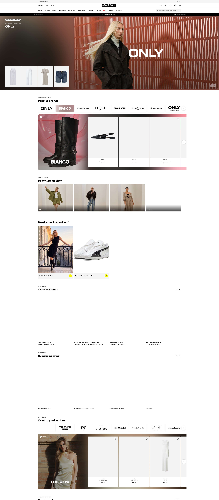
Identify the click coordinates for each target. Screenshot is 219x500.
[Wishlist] (175, 5)
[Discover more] (60, 142)
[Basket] (180, 5)
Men (47, 5)
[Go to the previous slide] (211, 85)
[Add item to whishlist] (115, 119)
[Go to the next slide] (214, 85)
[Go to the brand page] (109, 53)
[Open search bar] (157, 10)
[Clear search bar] (180, 10)
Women (40, 5)
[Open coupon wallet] (161, 5)
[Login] (166, 5)
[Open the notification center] (170, 5)
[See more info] (60, 117)
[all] (111, 108)
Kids (52, 5)
